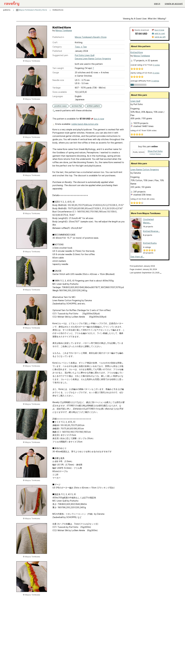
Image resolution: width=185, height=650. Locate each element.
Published (57, 51)
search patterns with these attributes (73, 110)
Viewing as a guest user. (144, 18)
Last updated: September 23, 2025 (145, 273)
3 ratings (155, 81)
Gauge (55, 72)
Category (57, 46)
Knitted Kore (137, 52)
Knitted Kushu (150, 243)
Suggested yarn (60, 55)
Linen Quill (135, 101)
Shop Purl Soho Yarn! (155, 151)
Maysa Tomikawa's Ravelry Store (32, 10)
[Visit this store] (139, 152)
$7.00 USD (141, 33)
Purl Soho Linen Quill (84, 55)
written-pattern (93, 106)
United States (155, 154)
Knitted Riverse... (151, 231)
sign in (157, 3)
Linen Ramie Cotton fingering (145, 169)
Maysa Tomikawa (64, 30)
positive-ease (60, 106)
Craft (55, 42)
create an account (174, 3)
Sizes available (59, 92)
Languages (57, 96)
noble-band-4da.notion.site (84, 124)
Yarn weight (58, 68)
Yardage (56, 87)
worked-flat (77, 106)
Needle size (58, 80)
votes (156, 65)
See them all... (137, 256)
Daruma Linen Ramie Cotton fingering (93, 58)
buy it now (99, 118)
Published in (58, 37)
